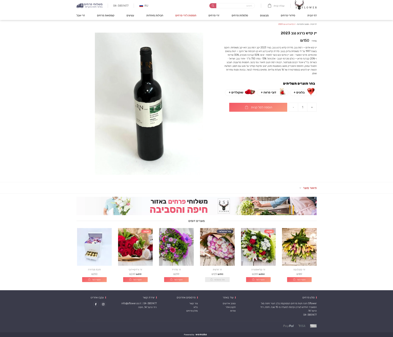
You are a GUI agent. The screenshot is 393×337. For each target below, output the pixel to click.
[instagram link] (103, 304)
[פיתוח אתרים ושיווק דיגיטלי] (202, 334)
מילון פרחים (192, 310)
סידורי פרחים (288, 15)
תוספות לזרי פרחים (185, 15)
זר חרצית (217, 269)
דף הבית (312, 15)
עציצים (130, 15)
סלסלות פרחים (240, 15)
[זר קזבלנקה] (299, 247)
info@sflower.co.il (131, 303)
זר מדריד (176, 269)
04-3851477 (310, 314)
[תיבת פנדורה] (94, 247)
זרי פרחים (213, 15)
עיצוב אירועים (229, 303)
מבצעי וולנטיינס (303, 24)
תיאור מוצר (310, 188)
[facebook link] (96, 304)
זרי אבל (80, 15)
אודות (233, 310)
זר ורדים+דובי (135, 269)
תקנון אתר (231, 307)
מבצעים (264, 15)
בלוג (195, 307)
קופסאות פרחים (105, 15)
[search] (212, 5)
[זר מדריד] (176, 247)
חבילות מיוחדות (154, 15)
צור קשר (193, 303)
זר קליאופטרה (258, 269)
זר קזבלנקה (299, 269)
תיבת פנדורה (94, 269)
